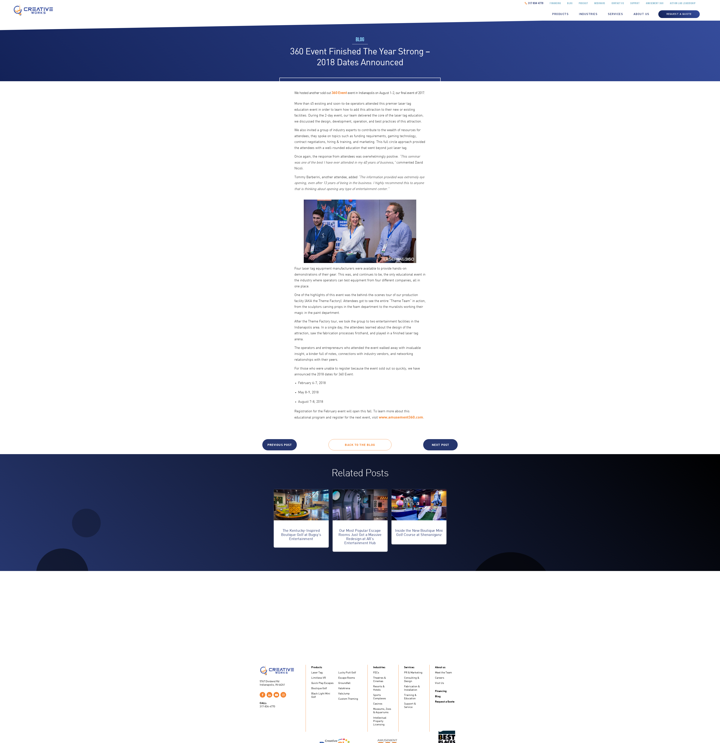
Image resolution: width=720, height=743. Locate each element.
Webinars (599, 3)
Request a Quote (444, 701)
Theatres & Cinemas (379, 679)
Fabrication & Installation (412, 688)
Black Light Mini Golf (320, 695)
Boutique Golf (319, 688)
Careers (439, 677)
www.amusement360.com (401, 417)
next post (440, 444)
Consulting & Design (411, 679)
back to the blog (360, 444)
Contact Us (618, 3)
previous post (279, 444)
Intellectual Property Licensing (379, 721)
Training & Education (410, 696)
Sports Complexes (379, 696)
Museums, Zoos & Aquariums (382, 710)
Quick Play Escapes (322, 682)
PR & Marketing (413, 672)
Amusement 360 (655, 3)
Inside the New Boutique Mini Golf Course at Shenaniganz (419, 532)
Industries (588, 14)
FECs (376, 672)
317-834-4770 (535, 3)
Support (635, 3)
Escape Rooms (346, 677)
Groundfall (344, 682)
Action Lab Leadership (683, 3)
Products (560, 14)
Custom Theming (348, 698)
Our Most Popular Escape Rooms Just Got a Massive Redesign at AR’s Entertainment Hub (360, 536)
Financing (555, 3)
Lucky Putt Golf (347, 672)
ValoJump (344, 693)
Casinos (377, 703)
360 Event (339, 92)
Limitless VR (318, 677)
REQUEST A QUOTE (679, 14)
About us (641, 14)
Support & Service (410, 705)
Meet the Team (443, 672)
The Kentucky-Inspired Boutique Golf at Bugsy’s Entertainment (301, 534)
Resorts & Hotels (379, 688)
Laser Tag (317, 672)
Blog (569, 3)
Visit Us (439, 682)
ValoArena (344, 688)
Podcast (583, 3)
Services (615, 14)
